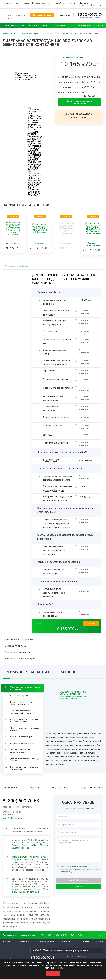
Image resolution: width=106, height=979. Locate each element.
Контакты (84, 3)
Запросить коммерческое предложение (79, 102)
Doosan (36, 842)
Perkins (15, 845)
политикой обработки (81, 867)
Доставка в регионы (40, 3)
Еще (99, 25)
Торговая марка (22, 3)
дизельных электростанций (25, 892)
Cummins (28, 842)
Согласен (53, 974)
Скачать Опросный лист (80, 808)
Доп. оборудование (59, 25)
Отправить (78, 886)
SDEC (34, 845)
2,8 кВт (49, 935)
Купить (90, 623)
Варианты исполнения (81, 25)
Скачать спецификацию (72, 58)
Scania (25, 845)
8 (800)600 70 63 (21, 801)
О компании (7, 3)
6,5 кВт (72, 935)
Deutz (44, 842)
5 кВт (57, 935)
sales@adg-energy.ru (95, 5)
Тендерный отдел (59, 3)
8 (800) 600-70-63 (89, 14)
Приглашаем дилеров (42, 15)
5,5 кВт (64, 935)
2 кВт (42, 935)
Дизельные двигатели (38, 25)
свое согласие (92, 869)
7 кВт (80, 935)
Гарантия (73, 3)
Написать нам (65, 15)
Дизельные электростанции (12, 25)
